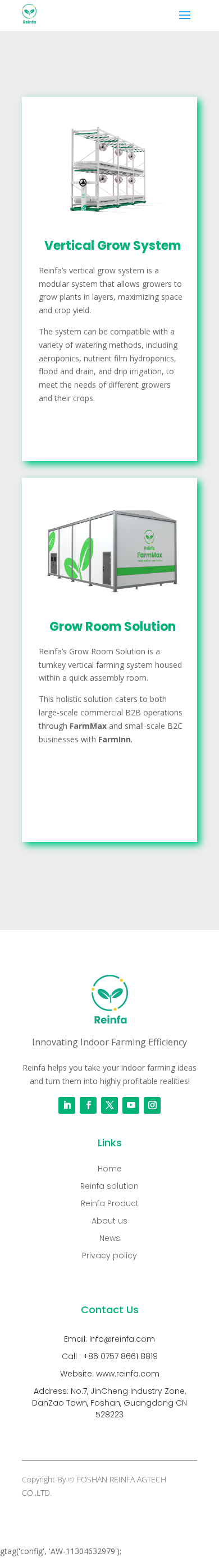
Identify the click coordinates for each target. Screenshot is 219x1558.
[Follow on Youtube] (130, 1105)
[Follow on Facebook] (88, 1105)
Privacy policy (109, 1255)
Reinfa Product (110, 1203)
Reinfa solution (109, 1186)
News (109, 1238)
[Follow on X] (109, 1105)
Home (110, 1168)
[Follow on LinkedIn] (66, 1105)
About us (109, 1220)
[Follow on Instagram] (152, 1105)
